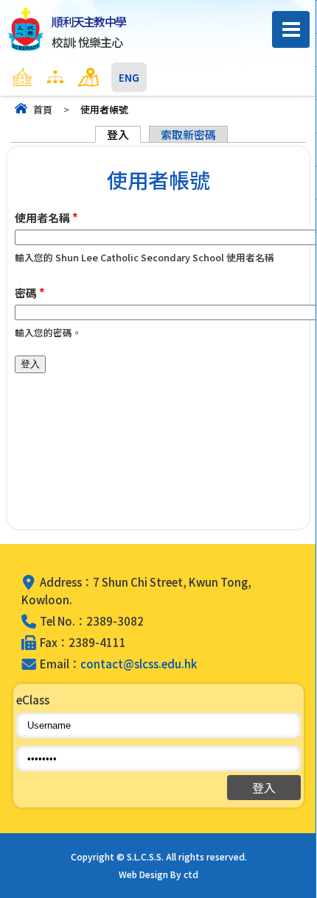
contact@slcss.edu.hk (138, 663)
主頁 (51, 77)
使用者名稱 (46, 217)
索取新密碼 (188, 134)
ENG (129, 77)
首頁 (42, 109)
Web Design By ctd (158, 874)
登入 (124, 134)
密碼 (30, 292)
